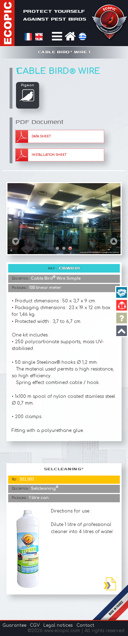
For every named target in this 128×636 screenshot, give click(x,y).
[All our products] (121, 292)
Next (114, 241)
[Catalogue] (121, 305)
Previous (15, 241)
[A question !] (121, 318)
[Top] (121, 330)
